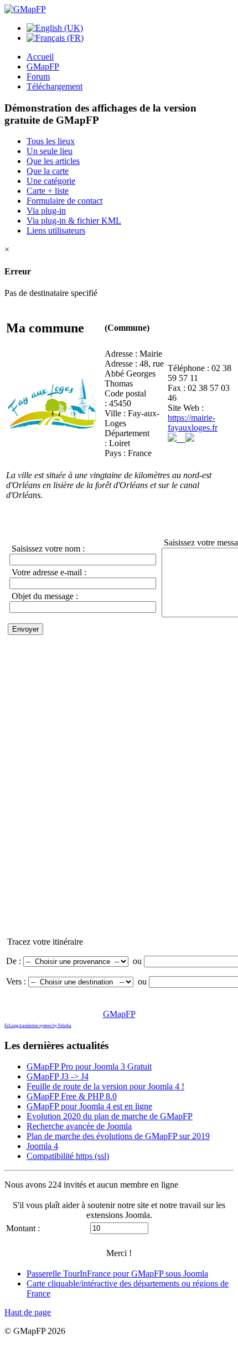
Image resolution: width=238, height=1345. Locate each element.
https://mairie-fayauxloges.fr (193, 422)
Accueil (40, 56)
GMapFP (43, 66)
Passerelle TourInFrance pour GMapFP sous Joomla (117, 1273)
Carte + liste (48, 190)
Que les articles (53, 161)
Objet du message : (43, 596)
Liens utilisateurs (56, 230)
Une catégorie (51, 181)
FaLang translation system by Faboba (37, 1025)
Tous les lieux (51, 141)
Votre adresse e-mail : (47, 572)
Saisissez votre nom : (47, 548)
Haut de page (27, 1312)
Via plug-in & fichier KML (74, 220)
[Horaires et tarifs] (176, 438)
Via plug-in (46, 210)
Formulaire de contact (64, 200)
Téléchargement (54, 86)
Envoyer (25, 629)
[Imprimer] (189, 438)
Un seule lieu (50, 151)
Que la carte (48, 171)
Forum (38, 76)
